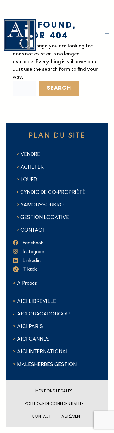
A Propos (27, 283)
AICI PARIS (30, 326)
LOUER (28, 179)
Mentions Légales (54, 391)
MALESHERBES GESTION (47, 364)
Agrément (71, 416)
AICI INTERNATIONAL (43, 351)
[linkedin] (55, 260)
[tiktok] (55, 269)
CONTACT (32, 230)
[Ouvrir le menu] (106, 35)
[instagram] (55, 251)
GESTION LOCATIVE (44, 217)
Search (59, 88)
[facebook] (55, 242)
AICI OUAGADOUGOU (43, 313)
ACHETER (32, 167)
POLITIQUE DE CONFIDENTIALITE (54, 403)
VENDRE (30, 154)
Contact (41, 416)
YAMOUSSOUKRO (42, 204)
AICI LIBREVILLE (36, 301)
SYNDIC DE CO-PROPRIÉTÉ (52, 192)
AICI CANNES (33, 339)
